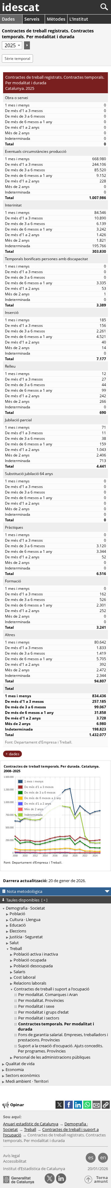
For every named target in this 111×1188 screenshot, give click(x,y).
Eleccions (18, 931)
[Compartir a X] (60, 1105)
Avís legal (11, 1155)
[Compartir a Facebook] (69, 1105)
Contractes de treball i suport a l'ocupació (51, 989)
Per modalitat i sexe (36, 1006)
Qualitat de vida (20, 1063)
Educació (18, 925)
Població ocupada (30, 960)
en (103, 1157)
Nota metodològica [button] (24, 891)
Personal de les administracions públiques (52, 1057)
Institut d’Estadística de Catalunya (34, 1168)
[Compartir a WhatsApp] (87, 1105)
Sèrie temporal (17, 58)
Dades (8, 19)
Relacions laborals (30, 983)
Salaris (19, 971)
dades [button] (14, 754)
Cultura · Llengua (25, 919)
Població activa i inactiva (36, 954)
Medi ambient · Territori (27, 1081)
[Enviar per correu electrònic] (96, 1105)
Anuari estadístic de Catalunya (30, 1124)
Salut (14, 942)
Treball (16, 948)
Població (17, 913)
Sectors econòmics (23, 1075)
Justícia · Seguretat (26, 937)
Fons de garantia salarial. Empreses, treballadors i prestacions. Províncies (63, 1037)
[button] (106, 1105)
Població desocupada (33, 966)
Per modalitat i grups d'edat (43, 1012)
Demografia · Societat (25, 908)
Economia (15, 1069)
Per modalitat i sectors (38, 1018)
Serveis (31, 19)
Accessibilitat (15, 1161)
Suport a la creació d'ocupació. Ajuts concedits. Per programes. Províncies (60, 1048)
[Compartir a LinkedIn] (78, 1105)
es (90, 1157)
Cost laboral (24, 977)
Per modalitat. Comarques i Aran (48, 994)
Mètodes (56, 19)
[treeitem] (56, 914)
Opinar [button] (17, 1104)
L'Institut (78, 19)
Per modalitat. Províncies (41, 1000)
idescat (20, 7)
